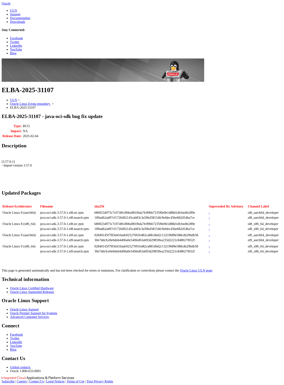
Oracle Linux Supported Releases (32, 292)
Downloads (17, 22)
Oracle (6, 3)
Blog (13, 53)
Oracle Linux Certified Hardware (32, 288)
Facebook (16, 38)
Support (15, 14)
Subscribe (8, 381)
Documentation (20, 18)
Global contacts (20, 367)
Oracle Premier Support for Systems (33, 313)
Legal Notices (55, 381)
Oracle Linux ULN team (196, 270)
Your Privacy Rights (99, 381)
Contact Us (36, 381)
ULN (13, 10)
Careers (22, 381)
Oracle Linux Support (24, 309)
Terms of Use (75, 381)
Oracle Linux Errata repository (30, 104)
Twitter (14, 42)
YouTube (16, 49)
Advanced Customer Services (29, 317)
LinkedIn (16, 45)
